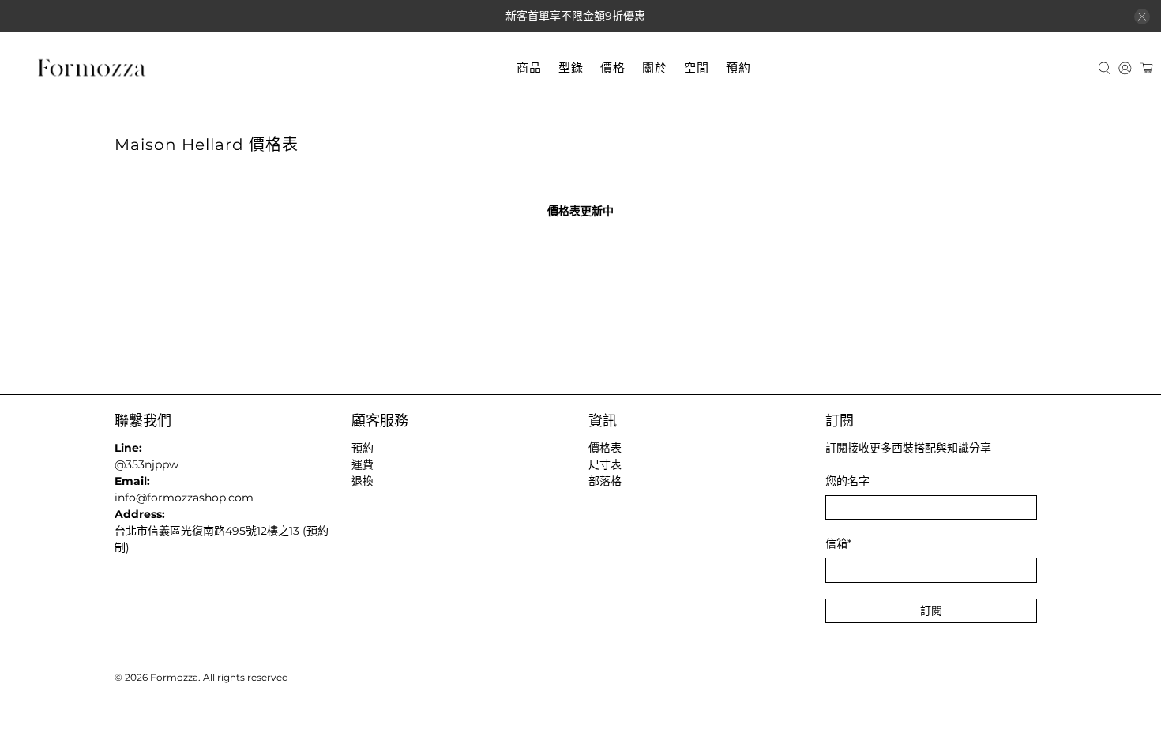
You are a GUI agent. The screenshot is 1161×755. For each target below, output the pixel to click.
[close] (1142, 16)
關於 (654, 67)
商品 (529, 67)
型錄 (571, 67)
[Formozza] (92, 68)
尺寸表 (605, 464)
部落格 (605, 481)
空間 (696, 67)
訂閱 (931, 610)
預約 (738, 67)
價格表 (605, 448)
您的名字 (847, 481)
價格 (613, 67)
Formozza (174, 677)
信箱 (838, 543)
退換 (362, 481)
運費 (362, 464)
